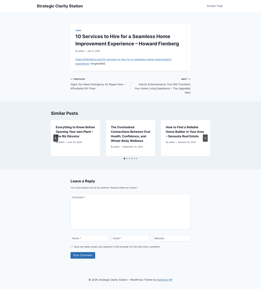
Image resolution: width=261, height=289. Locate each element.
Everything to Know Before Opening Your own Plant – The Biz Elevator (75, 131)
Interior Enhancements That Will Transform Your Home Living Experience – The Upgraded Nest (162, 86)
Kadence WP (165, 279)
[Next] (205, 138)
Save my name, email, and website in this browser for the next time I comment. (117, 246)
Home (78, 30)
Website (159, 238)
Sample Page (215, 5)
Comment (79, 197)
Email (117, 238)
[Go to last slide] (55, 138)
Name (76, 238)
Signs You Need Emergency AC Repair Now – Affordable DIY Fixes (98, 84)
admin (81, 51)
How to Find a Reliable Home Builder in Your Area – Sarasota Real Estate (185, 131)
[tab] (124, 158)
